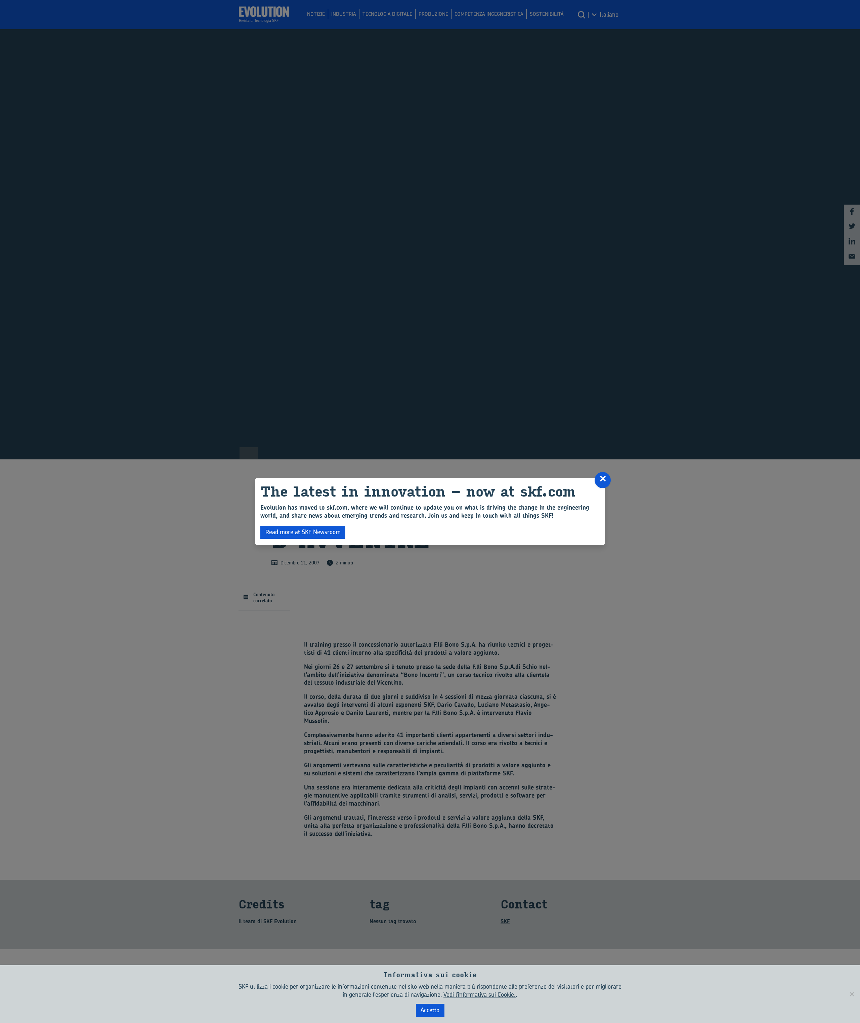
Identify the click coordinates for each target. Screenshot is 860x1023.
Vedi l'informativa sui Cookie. (479, 994)
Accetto (430, 1010)
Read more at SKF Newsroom (303, 532)
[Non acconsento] (851, 994)
